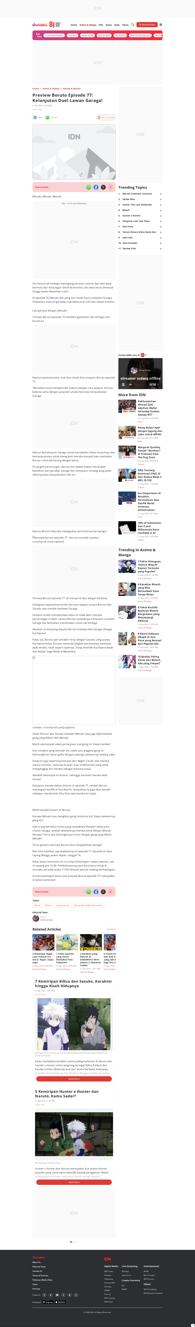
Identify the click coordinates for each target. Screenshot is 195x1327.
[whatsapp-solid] (88, 187)
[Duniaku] (46, 24)
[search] (133, 24)
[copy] (110, 187)
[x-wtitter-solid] (103, 187)
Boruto (54, 297)
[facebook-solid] (96, 187)
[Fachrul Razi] (35, 918)
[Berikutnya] (116, 946)
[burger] (161, 24)
